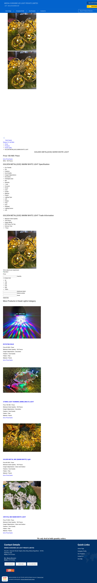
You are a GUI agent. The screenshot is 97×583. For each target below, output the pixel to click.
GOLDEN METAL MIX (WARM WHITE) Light (17, 459)
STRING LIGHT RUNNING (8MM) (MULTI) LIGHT (18, 402)
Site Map (80, 559)
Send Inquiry (8, 140)
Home (6, 144)
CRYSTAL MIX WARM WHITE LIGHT (14, 517)
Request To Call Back (8, 142)
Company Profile (20, 11)
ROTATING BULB (8, 344)
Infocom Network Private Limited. (28, 579)
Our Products (32, 11)
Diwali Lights (8, 147)
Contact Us (43, 11)
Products (7, 146)
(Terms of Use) (40, 577)
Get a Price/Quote (8, 159)
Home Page (8, 11)
